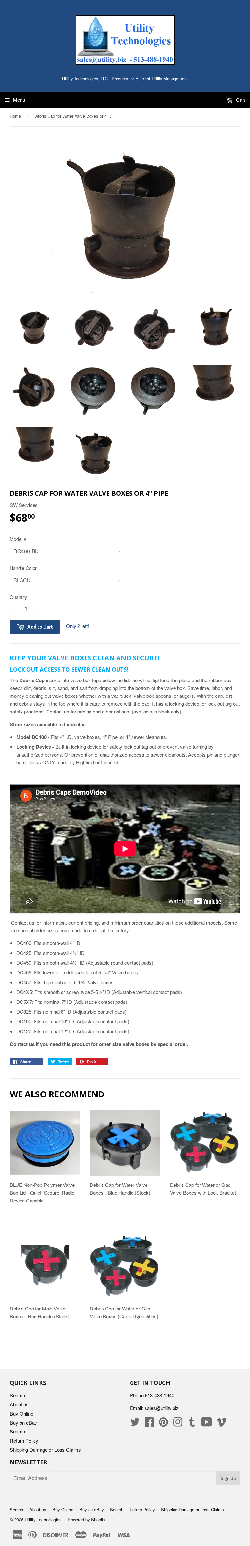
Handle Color (23, 568)
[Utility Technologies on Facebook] (149, 1423)
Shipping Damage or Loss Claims (45, 1449)
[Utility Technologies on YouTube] (206, 1423)
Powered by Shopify (86, 1519)
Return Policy (24, 1440)
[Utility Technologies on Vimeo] (221, 1423)
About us (19, 1404)
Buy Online (21, 1413)
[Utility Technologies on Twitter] (135, 1423)
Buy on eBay (23, 1422)
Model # (18, 539)
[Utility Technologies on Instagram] (178, 1423)
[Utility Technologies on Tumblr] (192, 1423)
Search (17, 1395)
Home (15, 116)
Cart (240, 99)
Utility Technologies (43, 1519)
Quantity (18, 597)
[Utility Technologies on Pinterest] (163, 1423)
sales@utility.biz (162, 1407)
